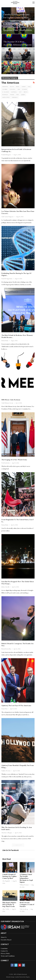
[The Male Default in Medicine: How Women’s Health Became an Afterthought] (18, 310)
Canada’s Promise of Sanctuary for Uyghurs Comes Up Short (16, 16)
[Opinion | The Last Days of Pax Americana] (18, 680)
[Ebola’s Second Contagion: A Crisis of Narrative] (27, 895)
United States (6, 97)
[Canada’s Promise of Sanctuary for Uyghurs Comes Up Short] (9, 867)
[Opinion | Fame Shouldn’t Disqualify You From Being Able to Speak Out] (18, 740)
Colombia (4, 89)
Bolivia (12, 86)
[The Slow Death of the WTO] (18, 67)
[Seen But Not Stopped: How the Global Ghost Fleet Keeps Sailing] (18, 556)
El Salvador (5, 92)
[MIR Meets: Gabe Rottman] (18, 374)
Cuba (18, 89)
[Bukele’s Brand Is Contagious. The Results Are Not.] (18, 618)
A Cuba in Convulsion (12, 57)
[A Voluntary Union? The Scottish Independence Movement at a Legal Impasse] (27, 867)
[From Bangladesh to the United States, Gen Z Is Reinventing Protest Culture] (18, 494)
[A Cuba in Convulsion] (18, 54)
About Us (4, 937)
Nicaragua (5, 94)
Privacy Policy (5, 953)
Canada (24, 86)
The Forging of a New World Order (14, 460)
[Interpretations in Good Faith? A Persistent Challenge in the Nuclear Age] (18, 124)
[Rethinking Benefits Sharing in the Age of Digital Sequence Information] (18, 248)
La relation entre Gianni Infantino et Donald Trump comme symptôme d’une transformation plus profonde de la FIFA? (18, 28)
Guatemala (14, 92)
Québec (23, 94)
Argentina (5, 86)
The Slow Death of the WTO (16, 71)
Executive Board (6, 940)
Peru (17, 94)
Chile (29, 86)
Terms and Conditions (8, 956)
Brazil (17, 86)
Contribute (4, 948)
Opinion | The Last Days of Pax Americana (16, 705)
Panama (12, 94)
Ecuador (24, 89)
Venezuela (15, 97)
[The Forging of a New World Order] (18, 434)
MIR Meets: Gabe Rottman (10, 400)
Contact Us (4, 951)
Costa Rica (12, 89)
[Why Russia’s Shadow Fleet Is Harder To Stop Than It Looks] (9, 895)
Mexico (26, 92)
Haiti (20, 92)
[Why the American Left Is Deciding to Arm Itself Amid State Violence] (18, 802)
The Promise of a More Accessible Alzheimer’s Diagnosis (17, 43)
